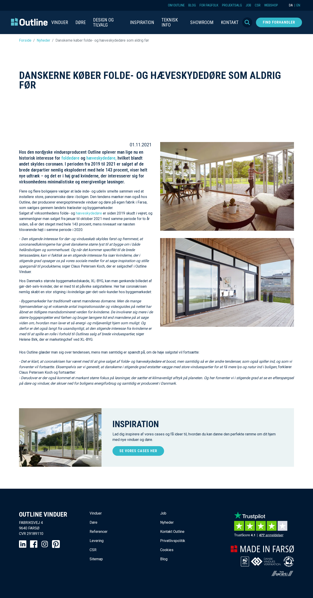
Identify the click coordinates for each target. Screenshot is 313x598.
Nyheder (43, 40)
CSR (258, 5)
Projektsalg (232, 5)
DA (291, 5)
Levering (97, 541)
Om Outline (176, 5)
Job (248, 5)
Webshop (271, 5)
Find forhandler (279, 22)
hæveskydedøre (89, 213)
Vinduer (96, 513)
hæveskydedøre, (102, 158)
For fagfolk (209, 5)
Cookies (166, 550)
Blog (192, 5)
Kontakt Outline (172, 531)
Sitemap (96, 559)
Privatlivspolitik (172, 541)
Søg (247, 22)
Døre (93, 522)
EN (298, 5)
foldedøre (70, 158)
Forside (25, 40)
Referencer (98, 531)
